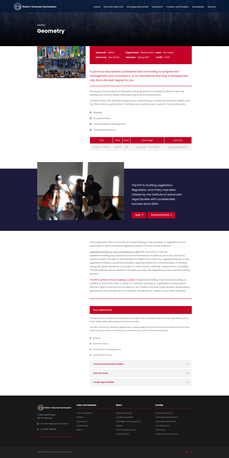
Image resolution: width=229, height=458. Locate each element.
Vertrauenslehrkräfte (165, 421)
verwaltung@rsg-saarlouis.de (54, 423)
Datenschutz (83, 425)
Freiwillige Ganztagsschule (128, 421)
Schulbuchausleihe (124, 417)
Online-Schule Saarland (166, 434)
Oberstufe (160, 429)
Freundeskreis (122, 434)
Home (97, 6)
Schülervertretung (164, 413)
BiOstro (119, 425)
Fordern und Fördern (177, 6)
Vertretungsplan (84, 413)
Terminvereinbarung (125, 429)
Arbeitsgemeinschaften (166, 417)
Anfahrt (80, 417)
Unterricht (157, 6)
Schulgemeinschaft (137, 6)
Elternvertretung (124, 413)
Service (212, 6)
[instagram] (191, 452)
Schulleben (198, 6)
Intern (79, 429)
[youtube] (186, 452)
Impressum (82, 421)
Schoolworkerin (162, 425)
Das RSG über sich (113, 6)
